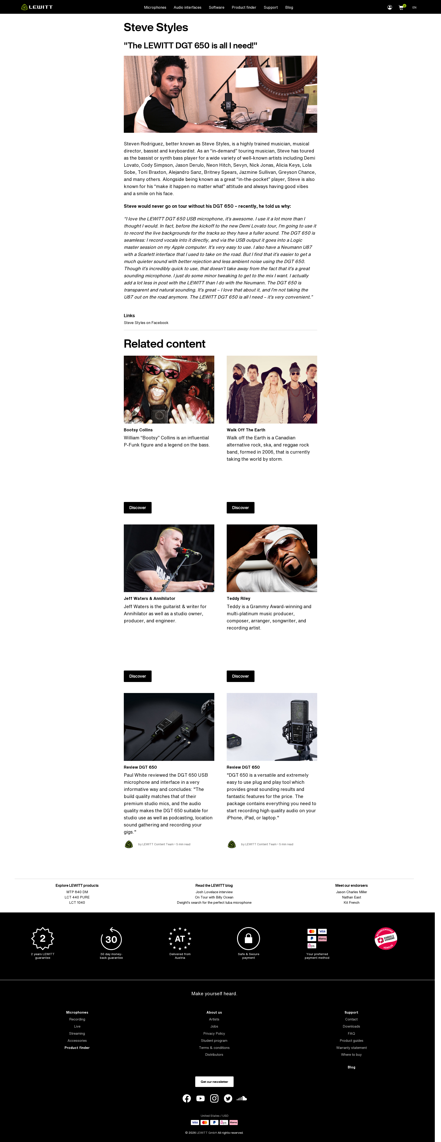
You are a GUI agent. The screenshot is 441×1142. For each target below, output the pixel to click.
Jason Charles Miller (351, 892)
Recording (77, 1019)
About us (214, 1012)
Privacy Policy (214, 1033)
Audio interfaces (187, 7)
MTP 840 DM (77, 892)
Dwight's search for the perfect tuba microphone (214, 902)
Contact (351, 1019)
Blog (289, 7)
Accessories (77, 1040)
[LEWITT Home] (37, 9)
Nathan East (351, 897)
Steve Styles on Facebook (146, 322)
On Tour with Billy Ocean (214, 897)
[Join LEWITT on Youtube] (200, 1099)
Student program (214, 1040)
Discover (137, 507)
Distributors (214, 1054)
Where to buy (351, 1054)
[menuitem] (155, 7)
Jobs (214, 1026)
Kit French (351, 902)
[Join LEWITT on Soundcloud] (242, 1099)
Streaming (77, 1033)
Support (271, 7)
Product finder (244, 7)
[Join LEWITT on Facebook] (187, 1099)
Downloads (351, 1026)
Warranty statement (351, 1047)
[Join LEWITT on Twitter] (228, 1099)
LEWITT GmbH (207, 1133)
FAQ (351, 1033)
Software (216, 7)
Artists (214, 1019)
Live (77, 1026)
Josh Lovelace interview (214, 892)
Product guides (351, 1040)
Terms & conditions (214, 1047)
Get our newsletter (214, 1081)
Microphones (155, 7)
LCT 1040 (77, 902)
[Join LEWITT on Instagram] (214, 1099)
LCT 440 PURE (77, 897)
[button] (401, 7)
